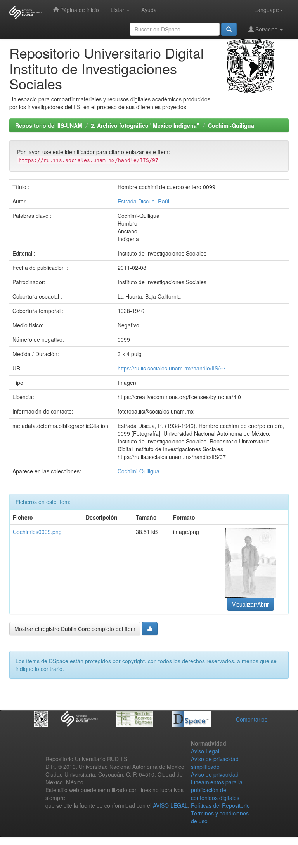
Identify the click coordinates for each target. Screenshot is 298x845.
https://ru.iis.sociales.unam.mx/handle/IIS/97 (172, 368)
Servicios (266, 29)
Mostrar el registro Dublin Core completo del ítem (74, 629)
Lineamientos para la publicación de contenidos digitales (217, 790)
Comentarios (251, 719)
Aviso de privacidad (215, 774)
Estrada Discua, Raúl (143, 201)
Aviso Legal (205, 751)
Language (266, 10)
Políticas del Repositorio (220, 805)
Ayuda (149, 10)
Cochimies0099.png (37, 532)
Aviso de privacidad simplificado (215, 762)
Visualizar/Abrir (250, 604)
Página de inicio (79, 10)
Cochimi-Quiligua (231, 125)
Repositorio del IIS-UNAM (48, 125)
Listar (118, 10)
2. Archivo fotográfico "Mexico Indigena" (145, 125)
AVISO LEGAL (170, 805)
